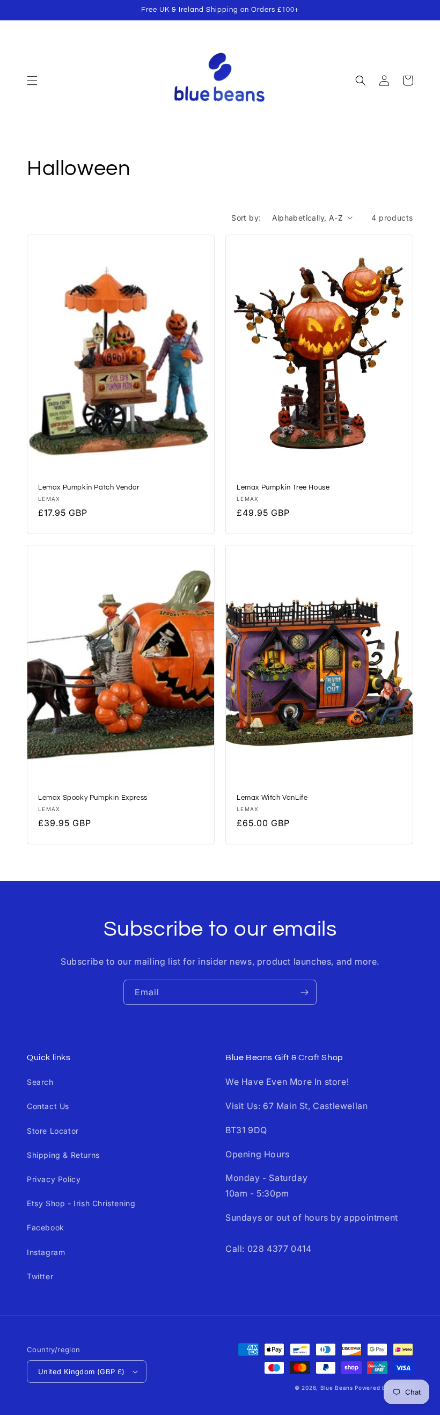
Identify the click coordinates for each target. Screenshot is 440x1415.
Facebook (45, 1227)
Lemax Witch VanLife (272, 797)
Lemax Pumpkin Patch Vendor (89, 487)
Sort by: (246, 217)
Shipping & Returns (63, 1154)
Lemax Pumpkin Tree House (283, 487)
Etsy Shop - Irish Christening (81, 1203)
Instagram (46, 1252)
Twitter (40, 1276)
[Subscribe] (304, 992)
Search (40, 1081)
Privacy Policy (53, 1179)
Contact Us (48, 1106)
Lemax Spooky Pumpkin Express (93, 797)
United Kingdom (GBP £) (81, 1371)
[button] (32, 80)
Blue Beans (336, 1387)
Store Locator (53, 1130)
